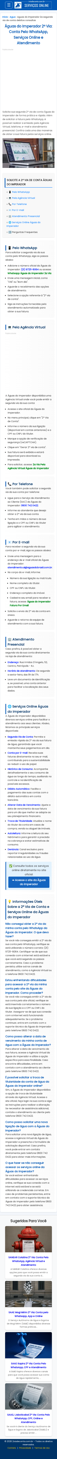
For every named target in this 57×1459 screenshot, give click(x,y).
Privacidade (25, 1447)
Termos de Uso (42, 1447)
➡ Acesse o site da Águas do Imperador (29, 882)
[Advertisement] (28, 79)
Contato (11, 1447)
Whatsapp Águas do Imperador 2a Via (29, 273)
